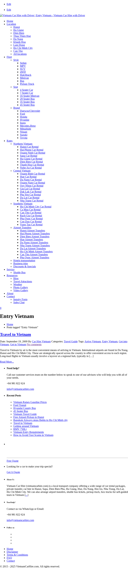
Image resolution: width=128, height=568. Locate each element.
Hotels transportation (24, 260)
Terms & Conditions (17, 554)
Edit (9, 4)
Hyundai (24, 119)
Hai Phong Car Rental (31, 149)
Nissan (23, 131)
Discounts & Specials (24, 266)
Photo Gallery (20, 287)
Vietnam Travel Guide (25, 414)
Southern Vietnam (22, 203)
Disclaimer (12, 551)
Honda (23, 116)
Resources (12, 275)
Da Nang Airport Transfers (34, 242)
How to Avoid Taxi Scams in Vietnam (33, 435)
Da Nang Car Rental (31, 179)
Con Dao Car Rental (31, 221)
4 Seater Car (26, 89)
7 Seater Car (26, 92)
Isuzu (23, 122)
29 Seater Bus (27, 98)
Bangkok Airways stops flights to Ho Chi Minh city (40, 420)
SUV (23, 69)
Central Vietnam (21, 170)
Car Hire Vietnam (41, 341)
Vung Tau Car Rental (31, 224)
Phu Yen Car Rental (30, 194)
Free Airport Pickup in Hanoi (28, 417)
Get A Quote (13, 472)
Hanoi (16, 27)
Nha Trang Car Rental (31, 200)
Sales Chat (18, 302)
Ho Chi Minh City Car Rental (35, 206)
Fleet (9, 57)
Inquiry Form (20, 299)
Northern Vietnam (22, 143)
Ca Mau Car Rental (30, 209)
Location (11, 24)
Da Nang (18, 39)
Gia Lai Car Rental (30, 188)
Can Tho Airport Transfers (34, 254)
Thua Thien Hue (22, 36)
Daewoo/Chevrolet (30, 110)
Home (10, 21)
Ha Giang (18, 30)
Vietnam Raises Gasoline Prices (30, 402)
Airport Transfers (22, 227)
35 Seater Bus (27, 101)
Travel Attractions (22, 281)
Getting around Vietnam (26, 426)
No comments (34, 344)
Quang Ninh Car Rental (32, 152)
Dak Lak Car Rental (30, 191)
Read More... (7, 361)
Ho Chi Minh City (23, 48)
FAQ (9, 557)
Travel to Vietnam (15, 334)
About (10, 293)
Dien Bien (18, 33)
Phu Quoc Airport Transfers (34, 257)
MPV (23, 66)
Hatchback (25, 74)
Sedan (23, 63)
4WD (23, 72)
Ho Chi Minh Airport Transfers (36, 251)
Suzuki (23, 134)
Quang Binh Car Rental (32, 173)
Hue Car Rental (28, 176)
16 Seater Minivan (29, 95)
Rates (9, 140)
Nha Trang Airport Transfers (35, 245)
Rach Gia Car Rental (31, 215)
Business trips (20, 263)
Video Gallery (20, 290)
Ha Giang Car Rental (31, 158)
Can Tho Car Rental (30, 212)
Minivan (24, 77)
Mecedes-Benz (28, 125)
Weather (17, 284)
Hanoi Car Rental (29, 146)
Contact (11, 296)
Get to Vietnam (18, 344)
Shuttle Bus (19, 272)
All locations (20, 54)
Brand (16, 107)
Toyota (23, 137)
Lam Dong (19, 45)
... (27, 495)
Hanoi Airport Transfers (32, 230)
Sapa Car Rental (28, 155)
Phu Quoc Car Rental (31, 218)
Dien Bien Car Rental (31, 161)
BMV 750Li (19, 429)
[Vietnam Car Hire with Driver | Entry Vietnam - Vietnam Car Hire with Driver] (42, 15)
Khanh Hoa (19, 42)
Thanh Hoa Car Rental (32, 164)
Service (10, 269)
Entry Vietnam (110, 341)
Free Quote (12, 460)
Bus (22, 80)
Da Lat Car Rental (29, 197)
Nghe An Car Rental (31, 167)
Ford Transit (19, 405)
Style (16, 60)
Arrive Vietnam (92, 341)
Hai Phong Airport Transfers (35, 233)
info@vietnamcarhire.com (20, 389)
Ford (22, 113)
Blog (15, 278)
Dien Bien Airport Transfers (34, 236)
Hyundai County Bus (24, 408)
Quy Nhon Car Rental (31, 185)
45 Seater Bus (27, 104)
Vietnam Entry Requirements (28, 432)
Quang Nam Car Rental (32, 182)
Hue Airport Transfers (31, 239)
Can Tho (18, 51)
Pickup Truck (27, 83)
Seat (15, 86)
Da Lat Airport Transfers (33, 248)
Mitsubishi (25, 128)
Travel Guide (71, 341)
